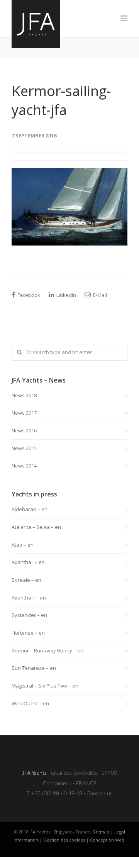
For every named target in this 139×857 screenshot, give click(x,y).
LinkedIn (65, 294)
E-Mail (99, 294)
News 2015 (24, 448)
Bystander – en (29, 614)
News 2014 (24, 465)
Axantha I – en (28, 562)
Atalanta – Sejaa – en (36, 526)
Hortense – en (28, 632)
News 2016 (24, 430)
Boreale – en (26, 579)
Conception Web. (107, 840)
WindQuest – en (30, 703)
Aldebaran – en (29, 509)
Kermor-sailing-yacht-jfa (61, 100)
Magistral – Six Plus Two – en (45, 685)
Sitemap (100, 832)
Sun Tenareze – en (34, 667)
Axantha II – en (29, 597)
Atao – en (23, 544)
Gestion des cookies (64, 840)
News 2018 (24, 395)
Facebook (28, 294)
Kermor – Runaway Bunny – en (47, 650)
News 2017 (24, 412)
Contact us (99, 793)
